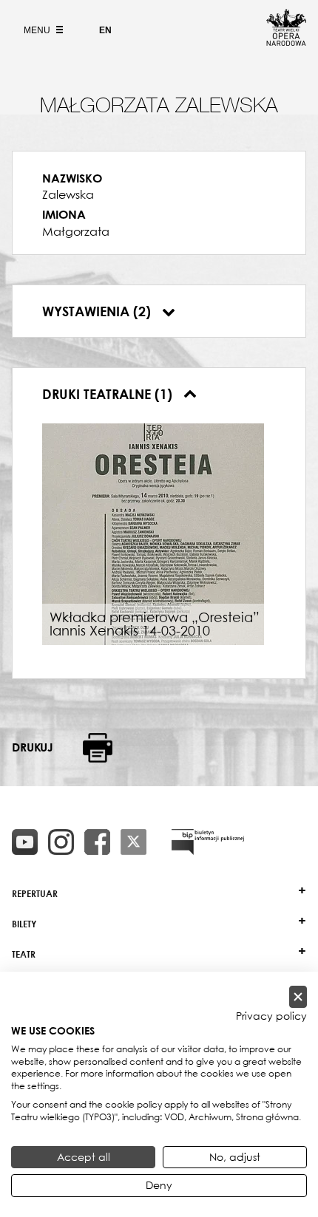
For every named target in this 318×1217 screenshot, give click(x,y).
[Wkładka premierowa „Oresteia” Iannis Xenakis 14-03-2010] (153, 532)
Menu (38, 30)
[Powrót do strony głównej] (286, 41)
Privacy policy (271, 1016)
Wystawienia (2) (98, 311)
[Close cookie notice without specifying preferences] (298, 997)
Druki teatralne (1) (109, 394)
